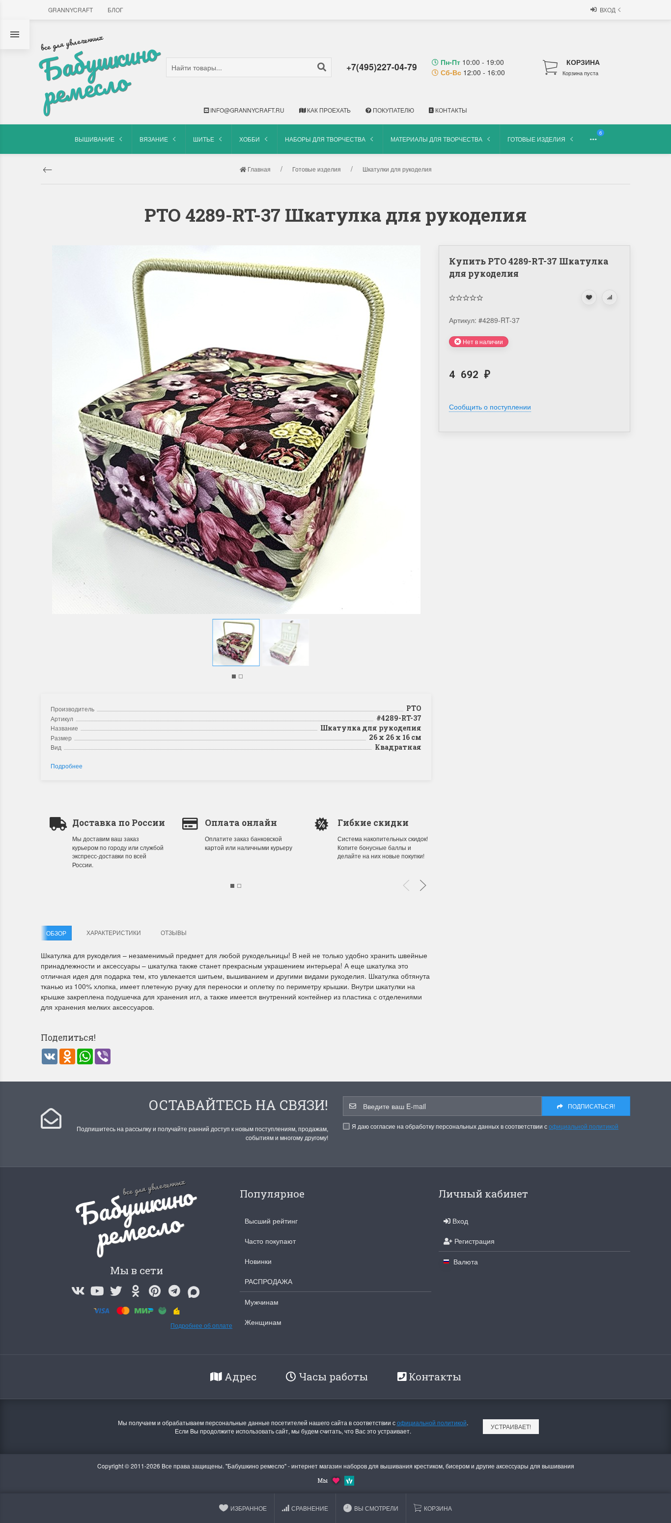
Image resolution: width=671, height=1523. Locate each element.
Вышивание (94, 139)
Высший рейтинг (271, 1221)
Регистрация (473, 1241)
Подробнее (67, 766)
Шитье (203, 139)
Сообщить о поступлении (490, 406)
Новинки (258, 1261)
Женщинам (263, 1322)
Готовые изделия (536, 139)
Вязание (154, 139)
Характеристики (113, 932)
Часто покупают (270, 1241)
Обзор (56, 933)
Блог (115, 9)
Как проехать (328, 110)
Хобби (249, 139)
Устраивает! (511, 1426)
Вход (607, 9)
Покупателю (392, 110)
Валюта (464, 1261)
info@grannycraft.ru (246, 110)
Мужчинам (262, 1302)
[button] (234, 676)
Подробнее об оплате (201, 1325)
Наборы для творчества (325, 139)
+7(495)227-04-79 (381, 66)
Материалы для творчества (436, 139)
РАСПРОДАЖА (268, 1281)
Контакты (450, 110)
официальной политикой (583, 1126)
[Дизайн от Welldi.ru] (349, 1479)
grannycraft (70, 9)
